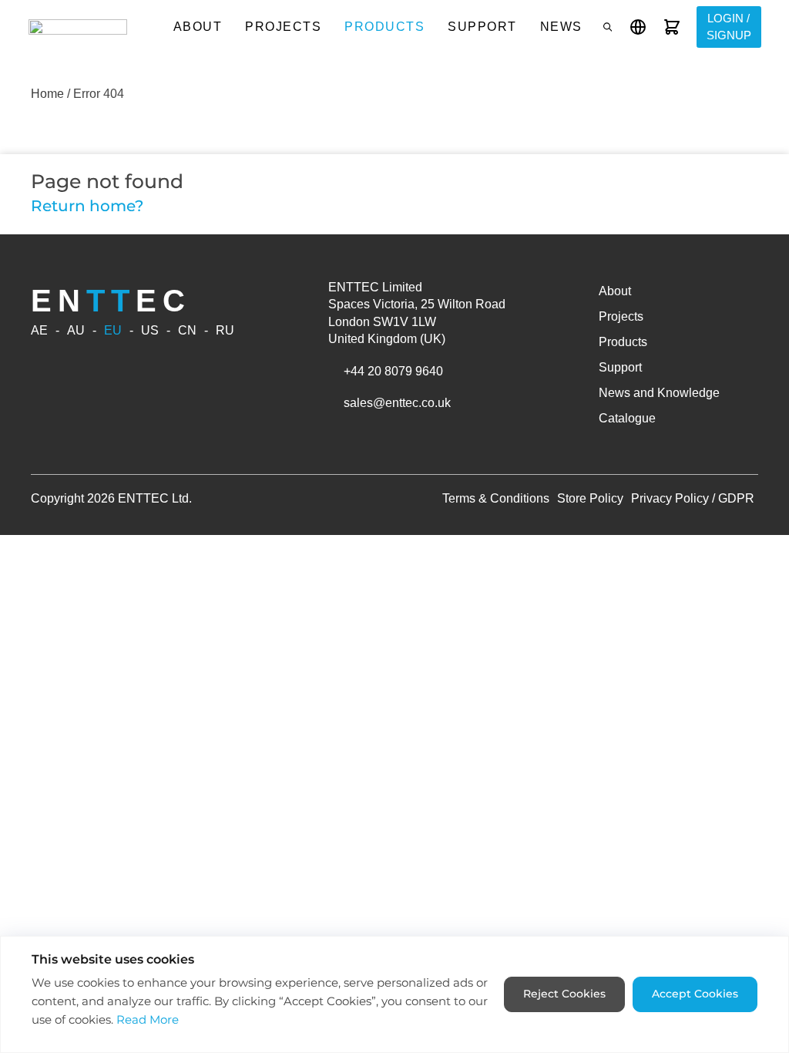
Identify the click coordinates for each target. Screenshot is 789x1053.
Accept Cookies (695, 994)
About (198, 26)
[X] (142, 444)
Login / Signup (729, 27)
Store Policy (590, 498)
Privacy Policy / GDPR (692, 498)
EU (113, 330)
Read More (147, 1019)
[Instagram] (74, 444)
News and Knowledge (659, 392)
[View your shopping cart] (672, 27)
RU (225, 330)
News (561, 26)
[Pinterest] (108, 444)
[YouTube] (57, 444)
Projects (283, 26)
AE (39, 330)
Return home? (87, 206)
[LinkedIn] (91, 444)
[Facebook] (39, 444)
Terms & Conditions (495, 498)
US (150, 330)
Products (384, 26)
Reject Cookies (564, 994)
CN (187, 330)
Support (482, 26)
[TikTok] (125, 444)
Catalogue (627, 418)
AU (76, 330)
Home (47, 93)
